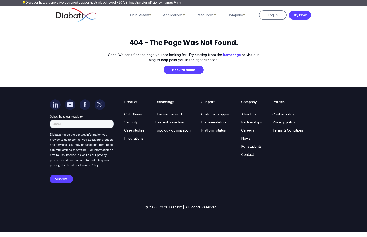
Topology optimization (173, 130)
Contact (247, 154)
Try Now (300, 15)
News (245, 138)
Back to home (183, 70)
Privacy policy (283, 122)
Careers (247, 130)
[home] (76, 15)
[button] (145, 15)
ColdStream (133, 114)
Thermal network (169, 114)
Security (131, 122)
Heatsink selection (169, 122)
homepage (232, 55)
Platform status (213, 130)
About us (248, 114)
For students (251, 146)
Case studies (134, 130)
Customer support (216, 114)
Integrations (133, 138)
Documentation (213, 122)
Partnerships (251, 122)
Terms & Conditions (288, 130)
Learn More (172, 2)
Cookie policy (283, 114)
